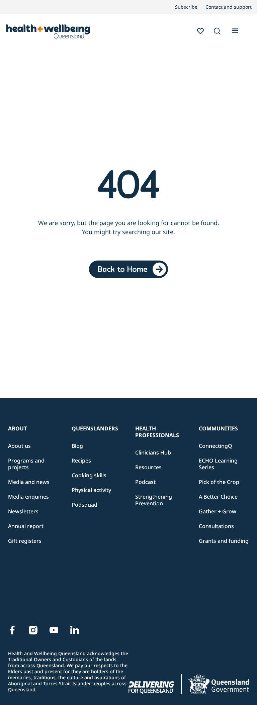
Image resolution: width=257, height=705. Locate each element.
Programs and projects (26, 464)
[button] (217, 31)
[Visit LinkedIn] (74, 630)
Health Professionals (157, 431)
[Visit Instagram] (33, 630)
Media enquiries (28, 496)
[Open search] (217, 31)
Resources (148, 467)
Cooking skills (89, 475)
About (17, 428)
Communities (218, 428)
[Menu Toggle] (235, 30)
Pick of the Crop (219, 482)
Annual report (26, 526)
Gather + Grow (217, 511)
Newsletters (23, 511)
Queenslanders (95, 428)
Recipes (81, 460)
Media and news (29, 482)
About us (19, 445)
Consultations (216, 526)
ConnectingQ (215, 445)
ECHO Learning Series (218, 464)
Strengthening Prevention (153, 500)
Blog (77, 445)
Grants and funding (224, 540)
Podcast (145, 482)
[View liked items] (200, 31)
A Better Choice (218, 496)
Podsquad (84, 504)
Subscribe (186, 7)
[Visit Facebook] (12, 630)
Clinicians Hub (153, 452)
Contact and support (228, 7)
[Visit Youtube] (54, 630)
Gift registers (24, 540)
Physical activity (91, 490)
